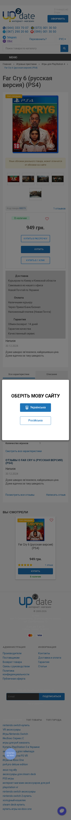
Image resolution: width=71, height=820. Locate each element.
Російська (35, 420)
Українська (38, 407)
